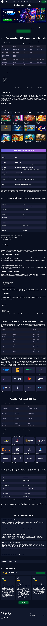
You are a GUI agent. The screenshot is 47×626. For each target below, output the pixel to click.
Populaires (5, 112)
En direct (17, 112)
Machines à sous (40, 112)
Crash (28, 112)
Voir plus (23, 602)
